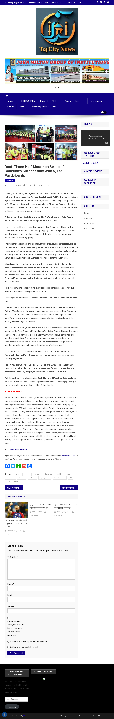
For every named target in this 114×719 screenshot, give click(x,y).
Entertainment (96, 101)
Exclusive (11, 101)
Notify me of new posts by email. (24, 647)
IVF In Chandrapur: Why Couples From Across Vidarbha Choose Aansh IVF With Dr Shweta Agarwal (15, 488)
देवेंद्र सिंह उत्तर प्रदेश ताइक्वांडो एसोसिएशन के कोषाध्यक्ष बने (40, 506)
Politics (68, 101)
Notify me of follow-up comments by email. (29, 642)
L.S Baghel (34, 515)
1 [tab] (55, 87)
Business (79, 101)
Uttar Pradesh (12, 481)
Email (10, 595)
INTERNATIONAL (28, 101)
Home (87, 213)
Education (48, 474)
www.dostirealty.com (19, 449)
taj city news (45, 478)
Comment (12, 557)
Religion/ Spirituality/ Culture (43, 107)
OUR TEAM (89, 229)
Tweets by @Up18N (89, 163)
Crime (26, 474)
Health (21, 107)
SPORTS (10, 107)
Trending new (59, 478)
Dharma (36, 474)
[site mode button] (104, 112)
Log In (81, 2)
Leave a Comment (43, 185)
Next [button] (106, 71)
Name (10, 584)
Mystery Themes (29, 716)
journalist (10, 478)
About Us (88, 218)
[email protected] (69, 456)
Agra (17, 474)
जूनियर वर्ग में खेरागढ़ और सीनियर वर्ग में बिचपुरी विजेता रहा (65, 506)
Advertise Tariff (57, 2)
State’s (55, 101)
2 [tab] (58, 87)
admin (28, 185)
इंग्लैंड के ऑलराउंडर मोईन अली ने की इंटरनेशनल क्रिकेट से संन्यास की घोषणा (16, 523)
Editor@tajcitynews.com (38, 2)
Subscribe (12, 708)
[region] (57, 71)
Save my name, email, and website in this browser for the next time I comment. (15, 628)
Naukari (22, 478)
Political (32, 478)
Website (10, 606)
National (44, 101)
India (68, 474)
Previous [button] (8, 71)
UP (71, 478)
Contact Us (71, 2)
